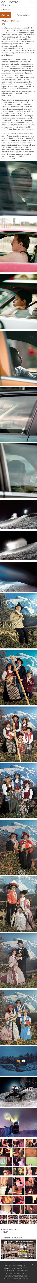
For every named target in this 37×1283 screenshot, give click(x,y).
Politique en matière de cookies (18, 1275)
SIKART (5, 1232)
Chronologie (23, 14)
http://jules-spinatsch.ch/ (11, 1229)
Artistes (5, 14)
